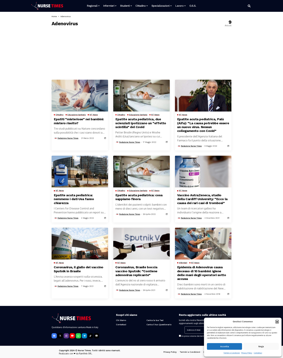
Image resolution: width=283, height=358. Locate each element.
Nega (261, 346)
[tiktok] (90, 335)
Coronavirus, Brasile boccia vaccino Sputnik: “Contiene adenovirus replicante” (136, 271)
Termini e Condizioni (231, 353)
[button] (277, 321)
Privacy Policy (246, 353)
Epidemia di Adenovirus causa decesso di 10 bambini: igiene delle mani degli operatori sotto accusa (201, 273)
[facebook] (54, 335)
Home (54, 16)
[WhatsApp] (78, 335)
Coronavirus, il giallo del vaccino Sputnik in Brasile (78, 269)
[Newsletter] (96, 335)
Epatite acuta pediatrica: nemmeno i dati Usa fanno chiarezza (74, 199)
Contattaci (258, 353)
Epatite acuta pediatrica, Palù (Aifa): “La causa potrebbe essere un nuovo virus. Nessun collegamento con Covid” (203, 125)
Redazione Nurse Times (67, 138)
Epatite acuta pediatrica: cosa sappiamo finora (138, 197)
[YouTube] (72, 335)
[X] (60, 335)
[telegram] (84, 335)
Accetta (224, 346)
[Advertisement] (141, 53)
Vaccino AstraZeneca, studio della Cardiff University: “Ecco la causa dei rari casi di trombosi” (202, 199)
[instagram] (66, 335)
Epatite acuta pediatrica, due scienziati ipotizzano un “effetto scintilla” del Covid (140, 123)
